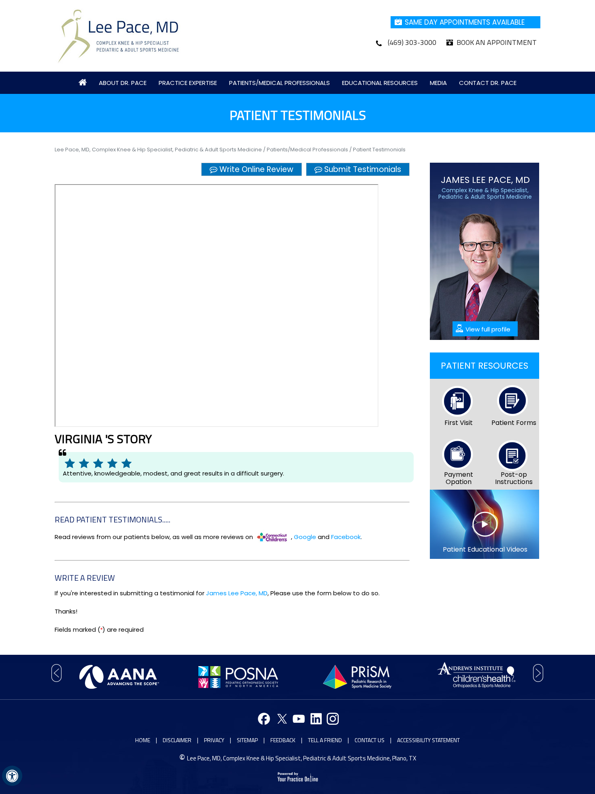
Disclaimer (177, 740)
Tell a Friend (325, 740)
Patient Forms (513, 422)
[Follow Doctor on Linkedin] (315, 719)
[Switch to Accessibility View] (12, 776)
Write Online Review (256, 169)
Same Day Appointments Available (465, 22)
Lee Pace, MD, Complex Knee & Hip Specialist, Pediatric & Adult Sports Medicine (159, 149)
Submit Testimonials (362, 169)
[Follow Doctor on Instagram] (332, 719)
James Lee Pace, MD (237, 593)
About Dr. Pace (123, 83)
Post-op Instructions (514, 478)
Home (142, 740)
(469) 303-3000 (412, 42)
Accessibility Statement (428, 740)
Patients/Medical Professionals (279, 83)
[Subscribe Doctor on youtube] (298, 719)
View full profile (487, 329)
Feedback (282, 740)
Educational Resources (380, 83)
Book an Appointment (497, 42)
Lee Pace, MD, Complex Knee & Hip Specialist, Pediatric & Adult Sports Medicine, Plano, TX (301, 758)
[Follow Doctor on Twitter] (281, 719)
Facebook (346, 537)
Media (438, 83)
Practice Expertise (188, 83)
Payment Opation (458, 478)
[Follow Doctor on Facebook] (264, 719)
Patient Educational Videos (485, 549)
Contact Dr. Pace (487, 83)
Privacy (214, 740)
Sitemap (247, 740)
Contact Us (370, 740)
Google (305, 537)
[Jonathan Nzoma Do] (119, 35)
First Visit (458, 422)
